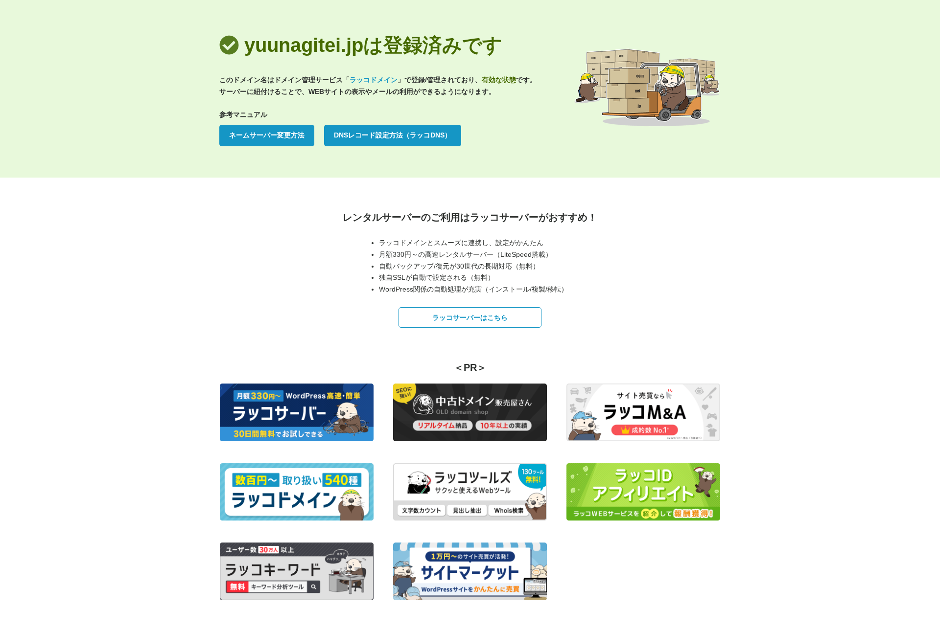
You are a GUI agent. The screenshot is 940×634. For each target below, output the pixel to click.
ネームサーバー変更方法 (267, 135)
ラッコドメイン (374, 80)
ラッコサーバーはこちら (470, 317)
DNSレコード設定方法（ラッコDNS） (392, 135)
